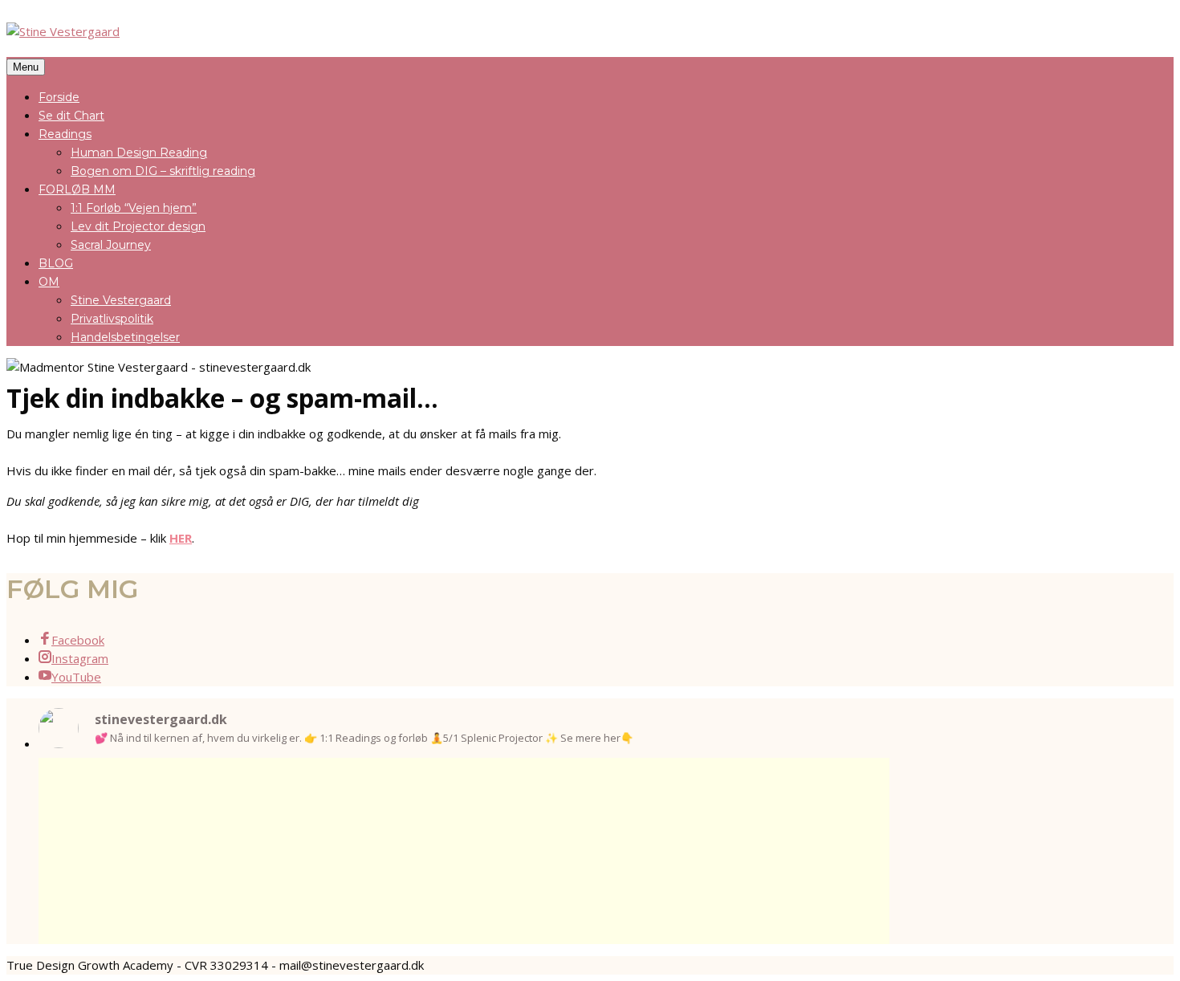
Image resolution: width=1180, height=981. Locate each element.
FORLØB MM (77, 189)
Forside (59, 97)
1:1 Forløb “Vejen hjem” (134, 208)
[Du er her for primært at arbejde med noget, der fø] (464, 832)
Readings (65, 134)
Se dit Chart (71, 115)
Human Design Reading (139, 152)
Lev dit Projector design (138, 226)
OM (49, 282)
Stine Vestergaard (121, 300)
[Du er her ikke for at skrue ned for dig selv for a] (635, 822)
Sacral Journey (111, 245)
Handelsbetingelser (125, 337)
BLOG (56, 263)
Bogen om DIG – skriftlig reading (163, 171)
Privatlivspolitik (112, 318)
